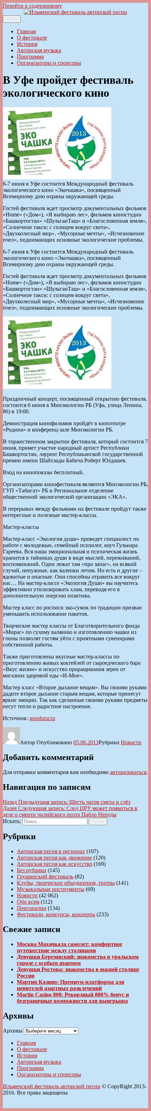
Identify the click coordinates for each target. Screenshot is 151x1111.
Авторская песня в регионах (51, 851)
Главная (26, 31)
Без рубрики (31, 870)
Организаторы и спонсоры (49, 63)
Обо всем (28, 902)
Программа (30, 57)
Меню (12, 19)
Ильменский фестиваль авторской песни (51, 1086)
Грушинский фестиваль (45, 876)
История (27, 44)
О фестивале (32, 38)
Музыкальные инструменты (50, 889)
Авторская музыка (39, 50)
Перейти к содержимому (32, 6)
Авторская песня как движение (54, 858)
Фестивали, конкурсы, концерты (56, 914)
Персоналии (31, 908)
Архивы (12, 1031)
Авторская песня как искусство (54, 864)
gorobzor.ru (42, 718)
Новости (131, 742)
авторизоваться (128, 772)
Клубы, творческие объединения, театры (66, 883)
